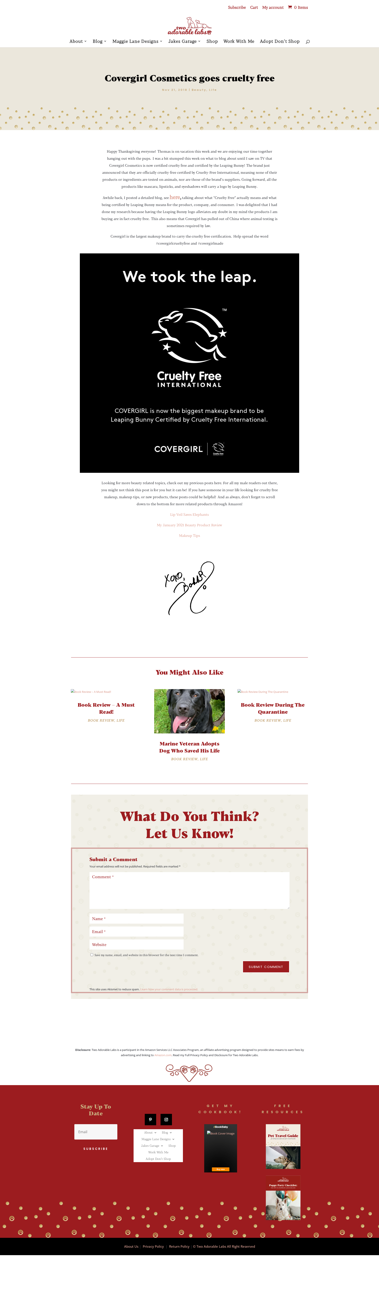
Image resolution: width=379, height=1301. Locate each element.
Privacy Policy (153, 1246)
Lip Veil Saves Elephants (189, 514)
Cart (254, 7)
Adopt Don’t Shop (280, 41)
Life (213, 90)
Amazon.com (163, 1055)
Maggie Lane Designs (136, 41)
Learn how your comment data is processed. (169, 989)
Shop (212, 41)
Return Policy (179, 1246)
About (76, 41)
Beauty (199, 90)
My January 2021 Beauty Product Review (189, 525)
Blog (98, 41)
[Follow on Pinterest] (150, 1119)
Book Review (101, 720)
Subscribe (237, 7)
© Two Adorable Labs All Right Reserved (224, 1246)
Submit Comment (266, 966)
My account (273, 7)
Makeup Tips (189, 535)
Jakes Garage (182, 41)
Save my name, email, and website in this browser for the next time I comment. (146, 955)
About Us (131, 1246)
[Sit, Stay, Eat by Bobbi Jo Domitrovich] (220, 1148)
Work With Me (238, 41)
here (175, 197)
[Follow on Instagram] (166, 1119)
